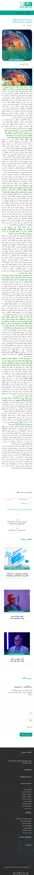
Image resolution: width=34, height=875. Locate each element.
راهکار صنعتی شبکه (26, 825)
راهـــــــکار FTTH (27, 830)
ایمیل (30, 720)
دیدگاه (30, 694)
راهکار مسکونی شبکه (26, 821)
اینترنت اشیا (28, 378)
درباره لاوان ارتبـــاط (26, 791)
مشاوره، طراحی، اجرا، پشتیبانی (23, 818)
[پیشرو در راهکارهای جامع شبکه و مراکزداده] (26, 5)
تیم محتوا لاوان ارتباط (23, 499)
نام (30, 713)
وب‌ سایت (29, 727)
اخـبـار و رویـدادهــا (26, 799)
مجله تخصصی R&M (17, 578)
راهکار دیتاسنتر (27, 828)
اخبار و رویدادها (24, 503)
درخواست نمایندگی (26, 794)
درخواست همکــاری (26, 796)
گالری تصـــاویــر (27, 801)
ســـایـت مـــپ (27, 808)
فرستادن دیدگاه (25, 734)
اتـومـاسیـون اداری (26, 806)
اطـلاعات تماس (27, 789)
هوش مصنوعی (9, 578)
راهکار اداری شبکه (26, 823)
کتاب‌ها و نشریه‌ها (27, 803)
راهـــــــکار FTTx (27, 832)
